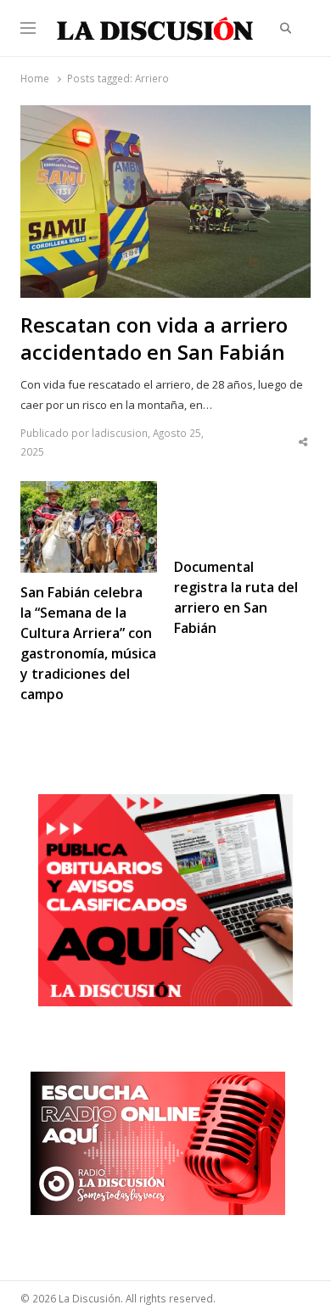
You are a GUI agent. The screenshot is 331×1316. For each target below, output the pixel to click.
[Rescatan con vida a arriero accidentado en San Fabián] (165, 115)
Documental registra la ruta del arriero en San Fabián (236, 597)
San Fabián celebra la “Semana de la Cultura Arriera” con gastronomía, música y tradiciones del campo (88, 643)
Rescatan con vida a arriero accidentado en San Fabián (154, 338)
